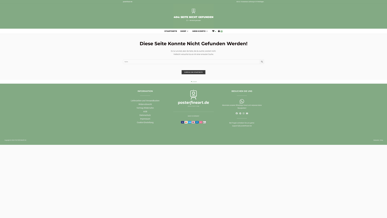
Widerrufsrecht (145, 104)
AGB (145, 111)
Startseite (376, 140)
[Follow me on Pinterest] (240, 113)
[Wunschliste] (214, 31)
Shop (381, 140)
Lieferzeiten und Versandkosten (145, 100)
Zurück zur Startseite (193, 72)
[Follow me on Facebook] (237, 113)
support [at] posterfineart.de (242, 126)
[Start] (187, 20)
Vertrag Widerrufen (145, 108)
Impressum (145, 119)
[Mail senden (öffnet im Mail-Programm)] (247, 113)
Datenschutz (145, 115)
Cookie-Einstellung (145, 122)
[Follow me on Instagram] (243, 113)
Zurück (195, 81)
